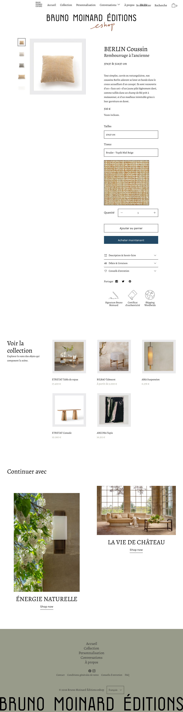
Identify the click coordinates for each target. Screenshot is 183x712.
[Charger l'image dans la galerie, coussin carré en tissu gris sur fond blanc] (22, 65)
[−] (121, 213)
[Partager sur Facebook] (116, 281)
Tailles (107, 126)
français (113, 690)
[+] (154, 213)
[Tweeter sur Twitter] (123, 281)
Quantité (109, 213)
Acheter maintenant (131, 240)
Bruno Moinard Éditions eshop (86, 690)
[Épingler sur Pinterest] (129, 281)
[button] (161, 5)
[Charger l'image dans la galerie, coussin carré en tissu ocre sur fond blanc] (22, 42)
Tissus (107, 144)
